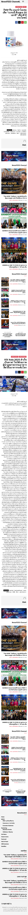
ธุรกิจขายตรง (7, 133)
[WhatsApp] (25, 22)
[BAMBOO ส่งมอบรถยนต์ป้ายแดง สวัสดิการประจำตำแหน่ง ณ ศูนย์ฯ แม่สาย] (14, 216)
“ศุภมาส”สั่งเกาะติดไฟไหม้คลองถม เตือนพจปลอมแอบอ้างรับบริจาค (17, 323)
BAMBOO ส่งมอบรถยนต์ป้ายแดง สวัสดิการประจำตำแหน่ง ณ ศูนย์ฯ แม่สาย (14, 232)
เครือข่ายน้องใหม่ (23, 134)
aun (15, 54)
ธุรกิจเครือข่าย (13, 133)
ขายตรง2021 (24, 130)
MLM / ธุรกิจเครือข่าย (14, 200)
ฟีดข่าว (18, 133)
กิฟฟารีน (19, 130)
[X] (19, 22)
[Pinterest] (22, 22)
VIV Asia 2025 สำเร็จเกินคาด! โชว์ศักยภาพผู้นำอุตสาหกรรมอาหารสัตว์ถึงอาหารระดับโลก (7, 335)
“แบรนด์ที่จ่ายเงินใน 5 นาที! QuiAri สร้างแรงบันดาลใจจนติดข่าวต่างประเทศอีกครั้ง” (20, 334)
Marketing (18, 6)
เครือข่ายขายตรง (23, 133)
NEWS (24, 6)
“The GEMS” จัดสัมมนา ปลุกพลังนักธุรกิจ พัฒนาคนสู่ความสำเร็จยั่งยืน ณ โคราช (15, 197)
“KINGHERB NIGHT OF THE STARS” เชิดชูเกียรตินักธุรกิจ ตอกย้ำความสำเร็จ (17, 312)
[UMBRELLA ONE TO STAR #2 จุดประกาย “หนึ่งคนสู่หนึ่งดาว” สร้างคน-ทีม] (14, 250)
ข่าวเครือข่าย (24, 131)
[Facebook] (16, 22)
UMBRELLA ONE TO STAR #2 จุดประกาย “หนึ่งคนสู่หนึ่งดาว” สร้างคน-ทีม (14, 266)
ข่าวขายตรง (18, 131)
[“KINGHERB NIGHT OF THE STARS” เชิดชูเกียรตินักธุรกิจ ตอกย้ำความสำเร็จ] (5, 313)
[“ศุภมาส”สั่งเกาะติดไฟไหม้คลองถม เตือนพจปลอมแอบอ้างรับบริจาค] (5, 323)
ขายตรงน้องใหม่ (6, 131)
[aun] (13, 55)
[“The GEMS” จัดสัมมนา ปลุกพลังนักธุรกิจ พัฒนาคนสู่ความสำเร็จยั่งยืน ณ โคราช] (14, 181)
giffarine (14, 130)
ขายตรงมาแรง (12, 131)
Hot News (16, 325)
